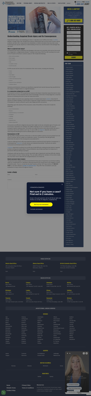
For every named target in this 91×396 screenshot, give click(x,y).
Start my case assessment (41, 204)
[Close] (62, 184)
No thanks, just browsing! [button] (36, 209)
